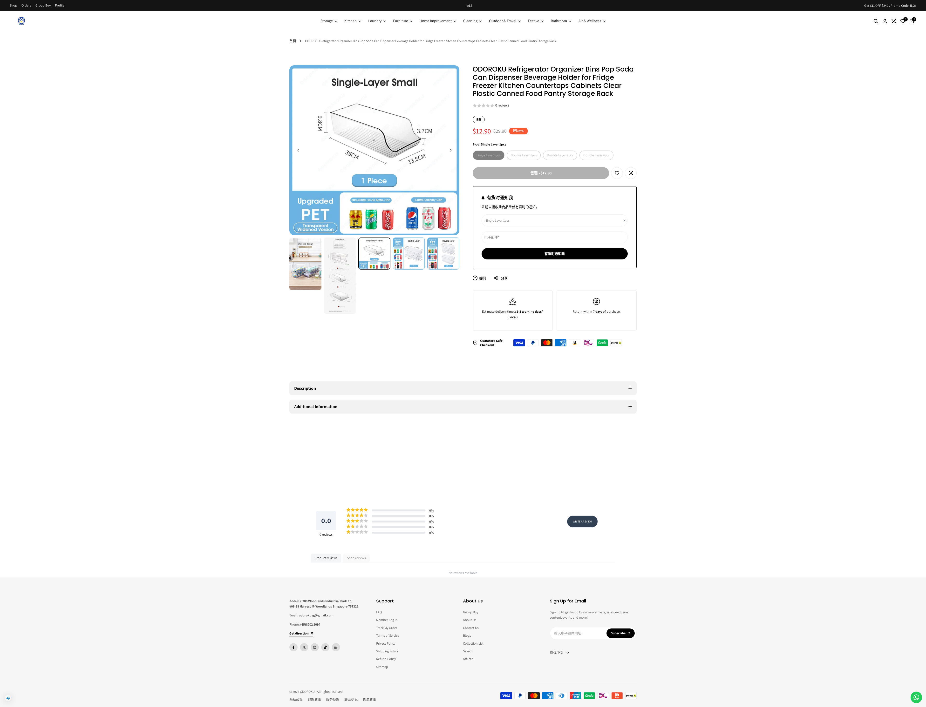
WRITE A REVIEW (582, 521)
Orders (26, 5)
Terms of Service (387, 635)
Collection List (473, 643)
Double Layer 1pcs (524, 156)
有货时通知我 (555, 253)
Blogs (467, 635)
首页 (292, 41)
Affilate (468, 659)
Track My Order (386, 628)
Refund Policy (386, 659)
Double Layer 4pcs (596, 156)
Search (468, 651)
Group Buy (43, 5)
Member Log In (387, 620)
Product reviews (325, 558)
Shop (13, 5)
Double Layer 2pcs (560, 156)
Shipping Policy (387, 651)
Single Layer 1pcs (488, 156)
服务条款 (333, 699)
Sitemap (382, 667)
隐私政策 (296, 699)
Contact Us (471, 628)
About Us (469, 620)
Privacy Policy (385, 643)
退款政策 (314, 699)
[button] (555, 106)
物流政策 (369, 699)
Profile (59, 5)
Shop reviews (356, 558)
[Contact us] (916, 697)
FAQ (379, 612)
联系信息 (351, 699)
